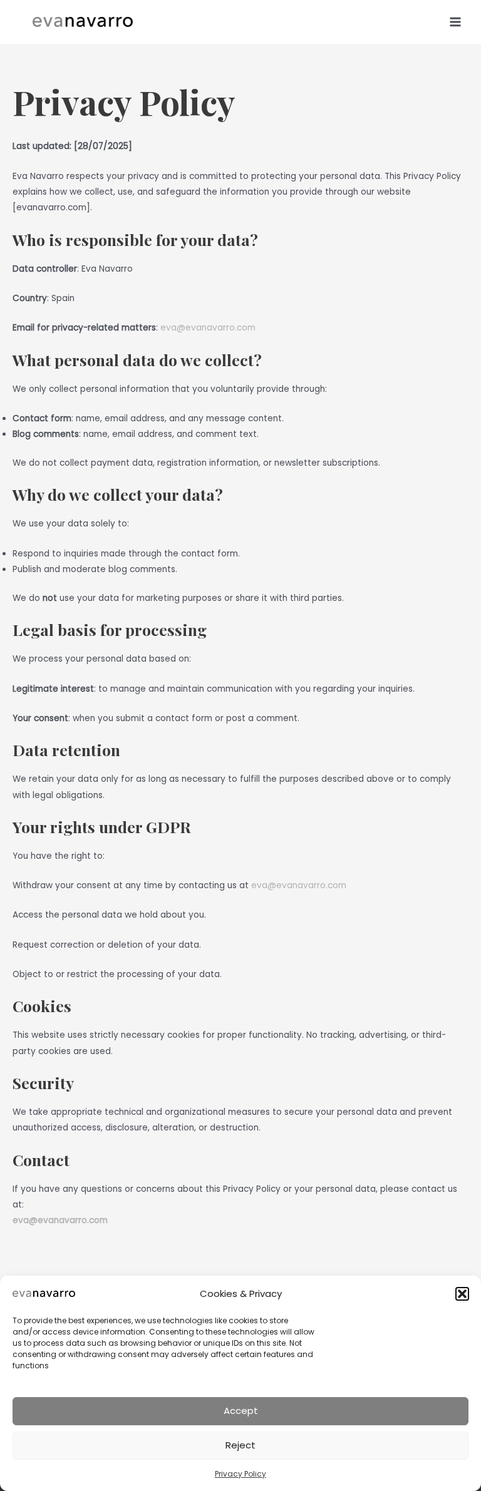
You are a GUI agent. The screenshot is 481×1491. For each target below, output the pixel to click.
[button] (462, 1294)
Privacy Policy (240, 1473)
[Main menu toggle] (455, 21)
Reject (240, 1445)
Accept (241, 1410)
